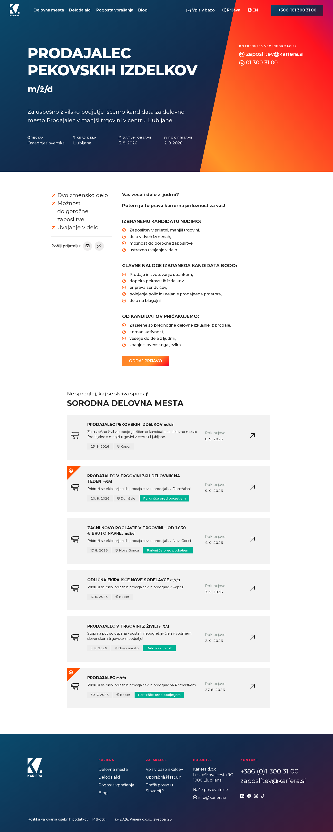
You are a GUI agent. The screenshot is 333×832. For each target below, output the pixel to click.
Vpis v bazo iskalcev (164, 769)
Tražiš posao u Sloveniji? (159, 788)
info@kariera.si (212, 797)
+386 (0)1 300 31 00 (297, 10)
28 (169, 819)
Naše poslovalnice (210, 789)
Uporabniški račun (163, 777)
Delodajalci (80, 10)
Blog (142, 10)
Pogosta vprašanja (114, 10)
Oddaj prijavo (145, 361)
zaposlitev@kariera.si (275, 54)
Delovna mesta (49, 10)
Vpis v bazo (203, 10)
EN (255, 10)
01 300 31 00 (262, 62)
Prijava (233, 10)
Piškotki (99, 819)
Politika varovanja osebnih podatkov (58, 819)
